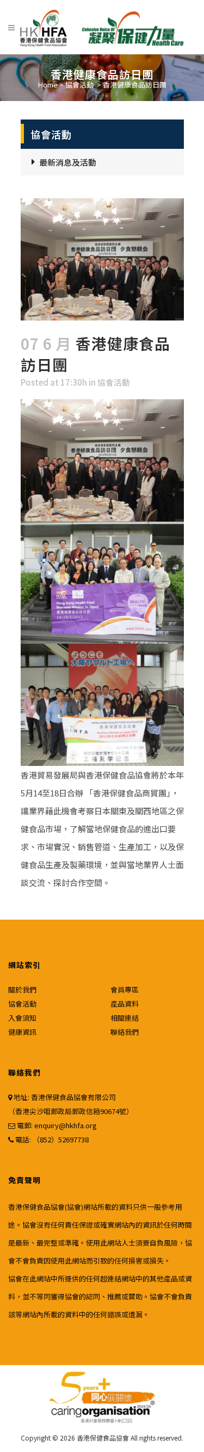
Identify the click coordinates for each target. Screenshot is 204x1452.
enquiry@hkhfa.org (65, 1125)
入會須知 (22, 1018)
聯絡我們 (124, 1032)
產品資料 (124, 1003)
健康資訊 (22, 1032)
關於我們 (22, 989)
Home (48, 84)
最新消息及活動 (67, 162)
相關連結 (124, 1018)
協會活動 (79, 84)
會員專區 (124, 989)
